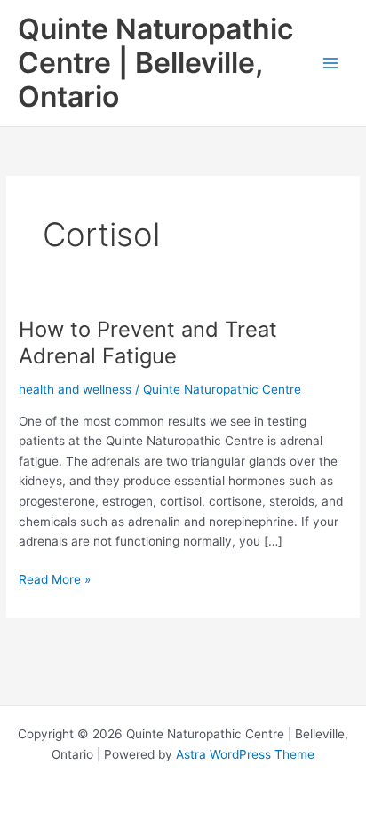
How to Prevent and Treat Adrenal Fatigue (148, 343)
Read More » (55, 580)
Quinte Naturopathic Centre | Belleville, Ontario (155, 63)
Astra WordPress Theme (245, 754)
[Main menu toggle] (331, 63)
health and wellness (75, 389)
